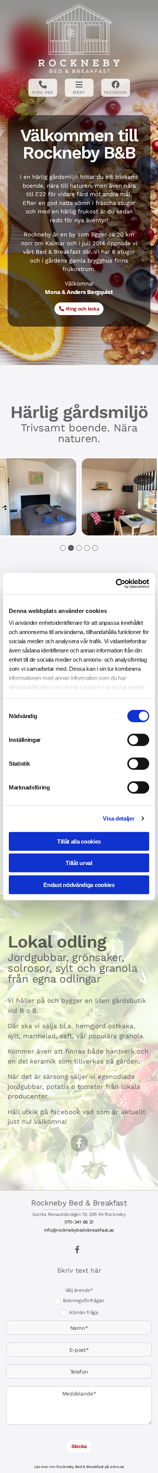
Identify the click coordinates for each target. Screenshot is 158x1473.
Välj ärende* (79, 1290)
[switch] (138, 739)
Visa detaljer (118, 818)
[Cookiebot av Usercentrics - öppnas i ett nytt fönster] (115, 584)
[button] (79, 308)
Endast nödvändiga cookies (79, 884)
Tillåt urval (79, 863)
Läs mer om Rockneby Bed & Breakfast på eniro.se (79, 1467)
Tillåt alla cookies (79, 841)
